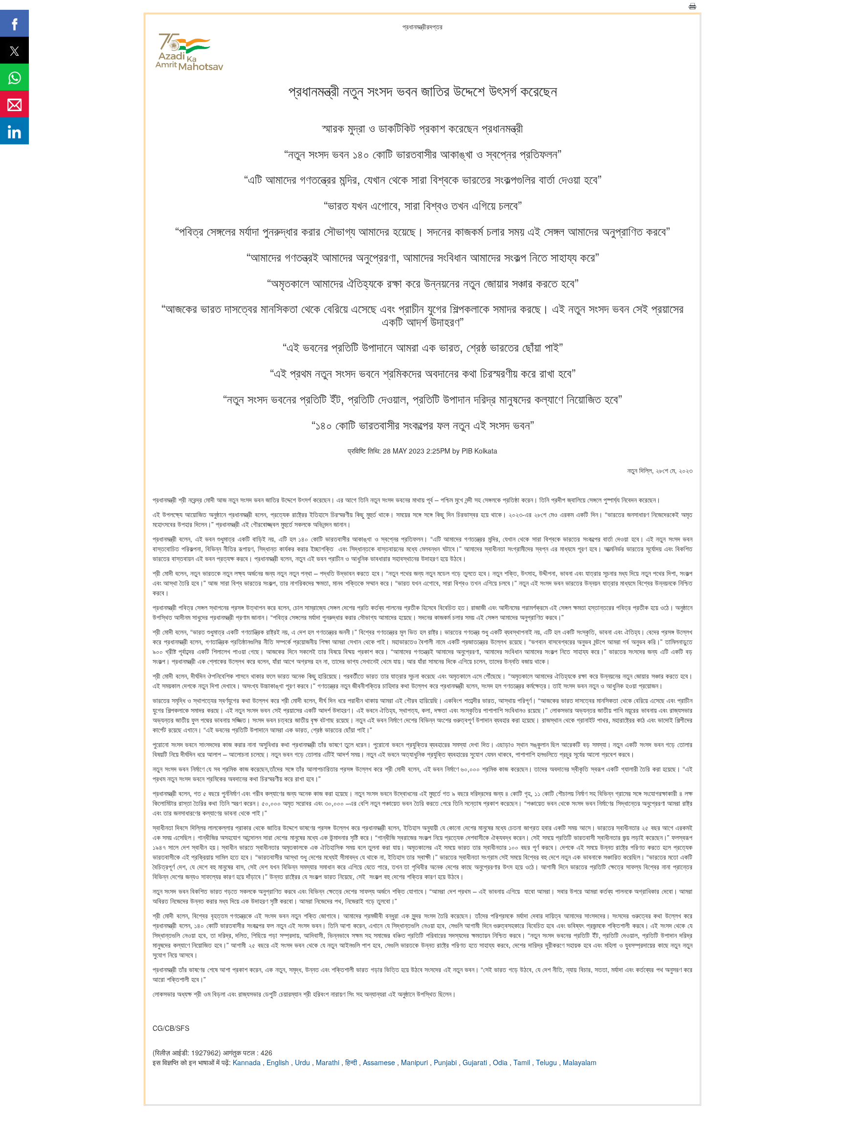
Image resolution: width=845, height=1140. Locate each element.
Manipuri (415, 1062)
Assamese (380, 1062)
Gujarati (476, 1062)
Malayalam (580, 1062)
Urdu (303, 1062)
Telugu (547, 1062)
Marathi (328, 1062)
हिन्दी (352, 1062)
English (279, 1062)
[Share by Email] (14, 104)
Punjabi (446, 1062)
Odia (501, 1062)
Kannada (248, 1062)
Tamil (522, 1062)
